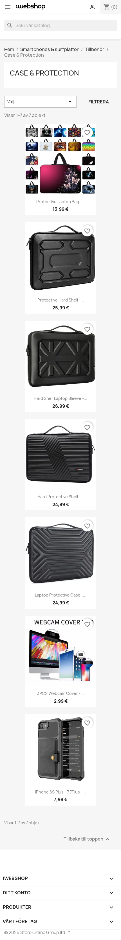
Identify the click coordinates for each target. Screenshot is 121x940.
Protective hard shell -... (60, 300)
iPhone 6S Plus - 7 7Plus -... (60, 792)
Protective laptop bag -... (60, 201)
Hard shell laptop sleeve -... (60, 398)
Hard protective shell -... (60, 496)
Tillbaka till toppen (87, 839)
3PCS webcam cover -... (60, 693)
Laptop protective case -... (60, 595)
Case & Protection (44, 73)
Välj (40, 101)
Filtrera (98, 102)
